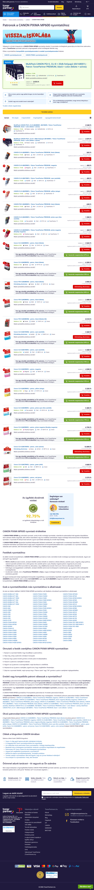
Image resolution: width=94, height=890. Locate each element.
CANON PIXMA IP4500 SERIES (42, 600)
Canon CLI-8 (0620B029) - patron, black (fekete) (29, 262)
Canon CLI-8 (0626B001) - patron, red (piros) (28, 477)
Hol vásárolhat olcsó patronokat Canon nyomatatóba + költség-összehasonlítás (30, 745)
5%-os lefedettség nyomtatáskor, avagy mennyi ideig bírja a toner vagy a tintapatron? (70, 101)
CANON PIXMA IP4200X (40, 596)
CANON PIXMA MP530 (70, 596)
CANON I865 (6, 608)
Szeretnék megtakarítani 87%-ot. (78, 255)
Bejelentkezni (76, 8)
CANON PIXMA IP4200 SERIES (12, 642)
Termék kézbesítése (53, 1)
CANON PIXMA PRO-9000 (71, 626)
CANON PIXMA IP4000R (10, 640)
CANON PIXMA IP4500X (40, 604)
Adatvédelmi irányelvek (32, 817)
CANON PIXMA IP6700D (40, 626)
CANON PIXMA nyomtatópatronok (36, 55)
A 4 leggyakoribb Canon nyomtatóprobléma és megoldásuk (24, 743)
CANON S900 (67, 638)
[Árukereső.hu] (8, 828)
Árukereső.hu (9, 831)
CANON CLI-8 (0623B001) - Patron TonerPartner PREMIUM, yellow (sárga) (37, 191)
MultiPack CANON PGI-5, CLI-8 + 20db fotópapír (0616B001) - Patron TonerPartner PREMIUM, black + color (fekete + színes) (39, 139)
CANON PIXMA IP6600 (40, 622)
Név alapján (15, 118)
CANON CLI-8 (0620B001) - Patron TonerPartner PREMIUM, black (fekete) (37, 152)
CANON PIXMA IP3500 (9, 636)
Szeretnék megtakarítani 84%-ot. (78, 311)
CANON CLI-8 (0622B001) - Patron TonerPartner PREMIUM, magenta (35, 165)
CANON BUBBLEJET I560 (10, 594)
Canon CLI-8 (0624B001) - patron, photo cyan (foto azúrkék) (32, 408)
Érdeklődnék (55, 522)
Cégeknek (69, 1)
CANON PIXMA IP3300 (9, 634)
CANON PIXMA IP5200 (40, 610)
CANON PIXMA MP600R (70, 602)
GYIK (26, 849)
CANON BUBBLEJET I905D (11, 598)
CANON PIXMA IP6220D (40, 618)
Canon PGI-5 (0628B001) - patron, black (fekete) (29, 299)
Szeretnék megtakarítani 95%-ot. (78, 439)
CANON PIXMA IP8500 (40, 628)
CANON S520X (67, 630)
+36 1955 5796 (54, 514)
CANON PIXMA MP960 (10, 624)
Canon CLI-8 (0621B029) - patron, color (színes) (29, 446)
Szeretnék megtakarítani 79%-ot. (78, 420)
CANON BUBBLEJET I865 (10, 596)
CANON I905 (6, 612)
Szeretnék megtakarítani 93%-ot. (78, 274)
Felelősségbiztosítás (31, 847)
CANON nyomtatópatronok (12, 55)
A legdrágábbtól (37, 118)
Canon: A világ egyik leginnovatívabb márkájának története (24, 741)
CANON (28, 19)
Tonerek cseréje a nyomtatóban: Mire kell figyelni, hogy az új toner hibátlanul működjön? (33, 755)
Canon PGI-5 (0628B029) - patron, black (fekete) (29, 282)
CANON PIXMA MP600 (70, 600)
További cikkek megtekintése (12, 106)
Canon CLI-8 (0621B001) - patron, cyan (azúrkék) (29, 350)
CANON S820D (67, 634)
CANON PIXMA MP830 (70, 614)
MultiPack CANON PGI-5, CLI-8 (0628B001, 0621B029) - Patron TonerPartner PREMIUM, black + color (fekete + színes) (37, 126)
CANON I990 (6, 618)
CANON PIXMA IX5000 (40, 636)
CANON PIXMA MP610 (70, 604)
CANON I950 (6, 614)
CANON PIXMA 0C (8, 628)
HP (46, 823)
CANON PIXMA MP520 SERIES (42, 642)
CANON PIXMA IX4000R (40, 634)
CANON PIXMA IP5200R (40, 612)
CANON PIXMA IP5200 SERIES (42, 608)
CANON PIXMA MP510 (40, 640)
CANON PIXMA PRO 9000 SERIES (73, 622)
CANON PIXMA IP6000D (40, 616)
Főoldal (5, 19)
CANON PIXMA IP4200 (40, 594)
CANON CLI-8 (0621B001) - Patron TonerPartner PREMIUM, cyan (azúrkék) (37, 178)
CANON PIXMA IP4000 (9, 638)
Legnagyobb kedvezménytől (53, 118)
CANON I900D (7, 610)
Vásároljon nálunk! (32, 809)
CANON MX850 (7, 626)
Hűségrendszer (29, 832)
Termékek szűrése (47, 112)
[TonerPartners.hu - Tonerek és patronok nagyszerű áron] (8, 7)
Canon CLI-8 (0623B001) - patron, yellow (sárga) (29, 388)
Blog (62, 1)
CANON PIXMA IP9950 (9, 630)
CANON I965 (6, 616)
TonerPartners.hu (51, 809)
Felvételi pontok (29, 835)
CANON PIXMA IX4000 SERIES (42, 630)
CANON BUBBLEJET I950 (10, 600)
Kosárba (59, 83)
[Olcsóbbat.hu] (51, 873)
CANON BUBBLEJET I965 (10, 602)
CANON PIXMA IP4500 (40, 602)
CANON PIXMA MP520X (70, 594)
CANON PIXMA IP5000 (40, 606)
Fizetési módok (29, 830)
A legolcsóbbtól (26, 118)
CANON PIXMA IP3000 (9, 632)
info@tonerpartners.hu (57, 518)
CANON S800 (67, 632)
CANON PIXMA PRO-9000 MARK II (73, 624)
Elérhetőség (78, 1)
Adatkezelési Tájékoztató (82, 797)
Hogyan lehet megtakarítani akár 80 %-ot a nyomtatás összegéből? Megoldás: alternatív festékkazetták (69, 94)
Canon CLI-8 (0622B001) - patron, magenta (27, 369)
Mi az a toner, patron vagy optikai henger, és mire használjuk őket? (26, 94)
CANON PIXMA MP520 (10, 622)
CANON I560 (6, 606)
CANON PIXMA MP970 (70, 616)
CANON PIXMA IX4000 (40, 632)
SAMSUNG (48, 828)
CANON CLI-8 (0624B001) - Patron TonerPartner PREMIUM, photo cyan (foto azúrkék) (38, 724)
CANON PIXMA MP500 (40, 638)
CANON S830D (67, 636)
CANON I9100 (7, 620)
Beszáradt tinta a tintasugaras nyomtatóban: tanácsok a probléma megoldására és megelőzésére (35, 747)
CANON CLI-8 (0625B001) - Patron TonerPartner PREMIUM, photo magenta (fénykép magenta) (48, 699)
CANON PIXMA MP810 (70, 612)
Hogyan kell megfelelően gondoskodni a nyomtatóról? (22, 751)
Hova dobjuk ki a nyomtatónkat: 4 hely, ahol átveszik (22, 757)
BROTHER (48, 830)
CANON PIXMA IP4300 (40, 598)
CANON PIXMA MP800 (70, 608)
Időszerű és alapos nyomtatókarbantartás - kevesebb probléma (25, 753)
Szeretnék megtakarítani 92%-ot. (78, 381)
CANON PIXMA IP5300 (40, 614)
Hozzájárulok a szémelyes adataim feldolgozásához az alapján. (65, 798)
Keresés (59, 7)
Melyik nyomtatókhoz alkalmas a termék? (36, 78)
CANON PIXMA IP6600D (40, 624)
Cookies (27, 820)
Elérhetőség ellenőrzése (82, 287)
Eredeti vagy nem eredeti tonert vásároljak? (21, 101)
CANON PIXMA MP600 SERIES (72, 598)
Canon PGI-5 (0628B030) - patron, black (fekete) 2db (30, 319)
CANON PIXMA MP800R (70, 610)
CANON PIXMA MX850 (70, 620)
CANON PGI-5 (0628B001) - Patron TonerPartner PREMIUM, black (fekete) (37, 204)
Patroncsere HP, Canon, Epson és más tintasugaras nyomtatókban (26, 749)
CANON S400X (67, 628)
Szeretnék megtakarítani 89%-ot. (78, 342)
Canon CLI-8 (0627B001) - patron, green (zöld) (28, 464)
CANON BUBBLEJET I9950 (11, 604)
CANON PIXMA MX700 (70, 618)
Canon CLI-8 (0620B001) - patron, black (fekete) (29, 243)
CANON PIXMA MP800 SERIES (72, 606)
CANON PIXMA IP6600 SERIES (42, 620)
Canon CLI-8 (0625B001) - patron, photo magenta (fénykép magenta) (35, 427)
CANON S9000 (67, 640)
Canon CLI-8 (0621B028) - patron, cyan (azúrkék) (29, 332)
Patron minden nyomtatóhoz (16, 19)
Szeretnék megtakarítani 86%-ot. (78, 292)
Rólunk (47, 812)
